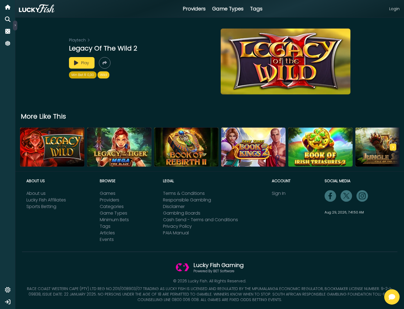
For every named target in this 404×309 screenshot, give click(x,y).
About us (36, 193)
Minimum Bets (114, 220)
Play (85, 63)
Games (107, 193)
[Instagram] (362, 196)
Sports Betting (41, 206)
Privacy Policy (177, 226)
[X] (346, 196)
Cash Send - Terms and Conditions (200, 220)
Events (107, 239)
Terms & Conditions (184, 193)
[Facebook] (330, 196)
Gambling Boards (181, 213)
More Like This (43, 116)
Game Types (227, 8)
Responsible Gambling (187, 200)
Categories (112, 206)
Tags (256, 8)
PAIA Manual (176, 233)
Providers (194, 8)
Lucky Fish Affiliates (46, 200)
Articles (107, 233)
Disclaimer (174, 206)
